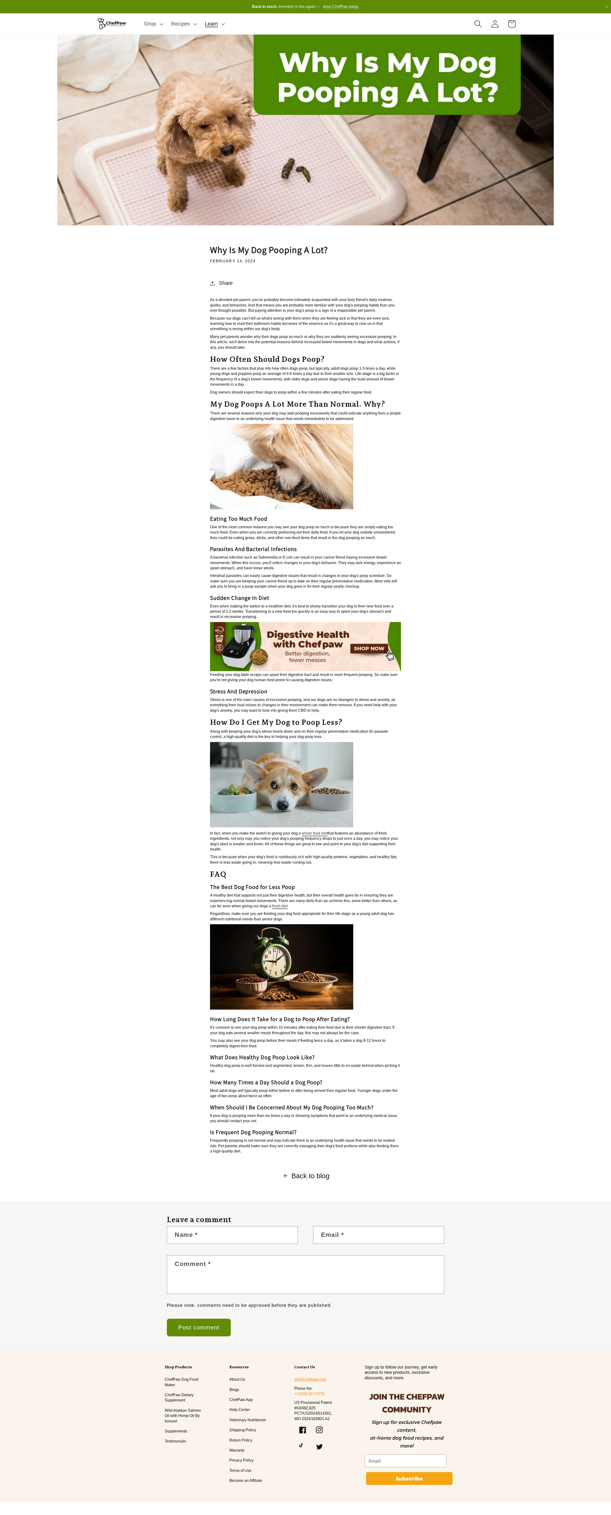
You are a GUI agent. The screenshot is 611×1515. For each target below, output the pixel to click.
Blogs (234, 1390)
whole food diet (314, 833)
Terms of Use (240, 1470)
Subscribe (409, 1478)
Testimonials (175, 1441)
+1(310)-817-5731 (309, 1394)
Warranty (236, 1450)
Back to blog (310, 1175)
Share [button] (226, 283)
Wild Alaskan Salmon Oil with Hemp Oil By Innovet (183, 1415)
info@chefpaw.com (310, 1379)
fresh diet (280, 906)
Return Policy (240, 1440)
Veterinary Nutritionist (247, 1420)
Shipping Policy (242, 1430)
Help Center (239, 1410)
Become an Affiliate (245, 1481)
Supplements (176, 1431)
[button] (152, 24)
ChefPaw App (241, 1400)
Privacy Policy (241, 1460)
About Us (237, 1379)
